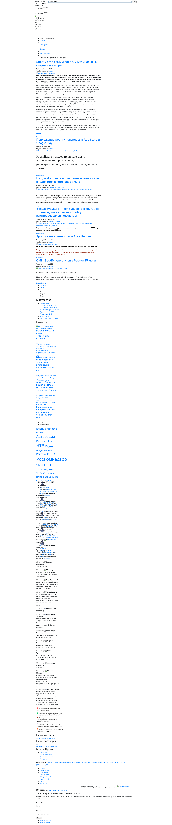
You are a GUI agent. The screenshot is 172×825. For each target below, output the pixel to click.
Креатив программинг (56, 187)
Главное (53, 35)
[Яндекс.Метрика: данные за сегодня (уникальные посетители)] (123, 786)
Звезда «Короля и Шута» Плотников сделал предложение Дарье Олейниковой (49, 725)
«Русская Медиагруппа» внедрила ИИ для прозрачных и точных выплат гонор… (45, 411)
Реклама (41, 454)
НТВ (40, 445)
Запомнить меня (44, 815)
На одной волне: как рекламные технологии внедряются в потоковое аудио (67, 180)
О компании (44, 752)
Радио (49, 446)
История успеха (54, 221)
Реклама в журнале (47, 757)
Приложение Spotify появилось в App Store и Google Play (68, 141)
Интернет (42, 441)
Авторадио (45, 436)
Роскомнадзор (51, 459)
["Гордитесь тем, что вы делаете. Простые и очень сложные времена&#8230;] (42, 499)
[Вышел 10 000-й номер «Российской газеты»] (46, 327)
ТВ (45, 465)
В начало (43, 285)
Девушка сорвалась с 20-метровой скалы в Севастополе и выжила (50, 730)
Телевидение (45, 469)
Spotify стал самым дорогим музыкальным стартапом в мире (66, 63)
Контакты (125, 35)
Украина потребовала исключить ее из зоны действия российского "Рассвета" (49, 714)
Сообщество (84, 35)
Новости (51, 71)
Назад (42, 287)
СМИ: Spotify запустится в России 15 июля (66, 260)
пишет (44, 252)
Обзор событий (97, 35)
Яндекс (41, 473)
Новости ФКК (109, 35)
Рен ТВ (51, 454)
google (40, 432)
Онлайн (42, 49)
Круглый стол (45, 53)
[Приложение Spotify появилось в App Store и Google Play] (57, 151)
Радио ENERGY (45, 450)
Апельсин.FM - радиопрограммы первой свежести (65, 762)
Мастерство (73, 35)
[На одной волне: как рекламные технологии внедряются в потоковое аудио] (64, 189)
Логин (38, 806)
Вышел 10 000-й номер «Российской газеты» (45, 334)
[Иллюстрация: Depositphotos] (47, 244)
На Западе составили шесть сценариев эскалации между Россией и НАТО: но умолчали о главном (49, 719)
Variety (61, 279)
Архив (117, 35)
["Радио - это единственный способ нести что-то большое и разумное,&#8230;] (42, 484)
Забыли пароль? (45, 820)
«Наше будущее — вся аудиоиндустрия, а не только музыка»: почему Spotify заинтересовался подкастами (67, 212)
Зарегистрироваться (58, 790)
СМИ (39, 465)
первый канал (50, 477)
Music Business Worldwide (49, 279)
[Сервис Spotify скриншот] (46, 73)
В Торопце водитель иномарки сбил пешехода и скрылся (48, 709)
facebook (52, 428)
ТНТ (51, 465)
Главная (43, 40)
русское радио (43, 480)
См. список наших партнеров (46, 747)
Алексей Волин (45, 496)
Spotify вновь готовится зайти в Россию (64, 236)
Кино (51, 441)
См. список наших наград (47, 738)
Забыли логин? (45, 822)
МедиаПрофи (42, 35)
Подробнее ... (41, 137)
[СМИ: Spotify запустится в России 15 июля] (52, 268)
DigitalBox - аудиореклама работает (96, 762)
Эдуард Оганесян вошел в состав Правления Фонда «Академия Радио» (46, 386)
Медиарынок (61, 35)
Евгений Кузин (45, 559)
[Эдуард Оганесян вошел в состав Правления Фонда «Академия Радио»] (46, 377)
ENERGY (41, 428)
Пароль (39, 810)
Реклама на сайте (46, 755)
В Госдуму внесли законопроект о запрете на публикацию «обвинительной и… (45, 363)
